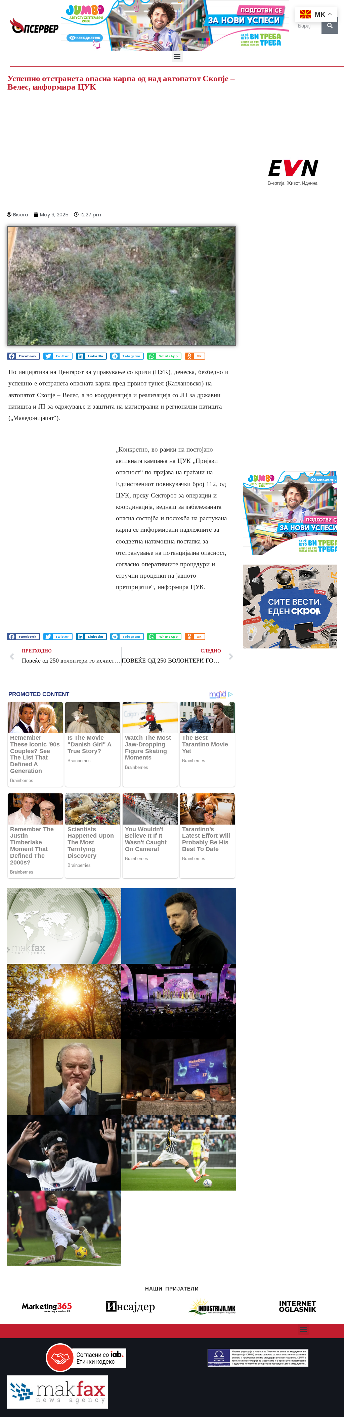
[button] (177, 56)
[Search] (329, 25)
